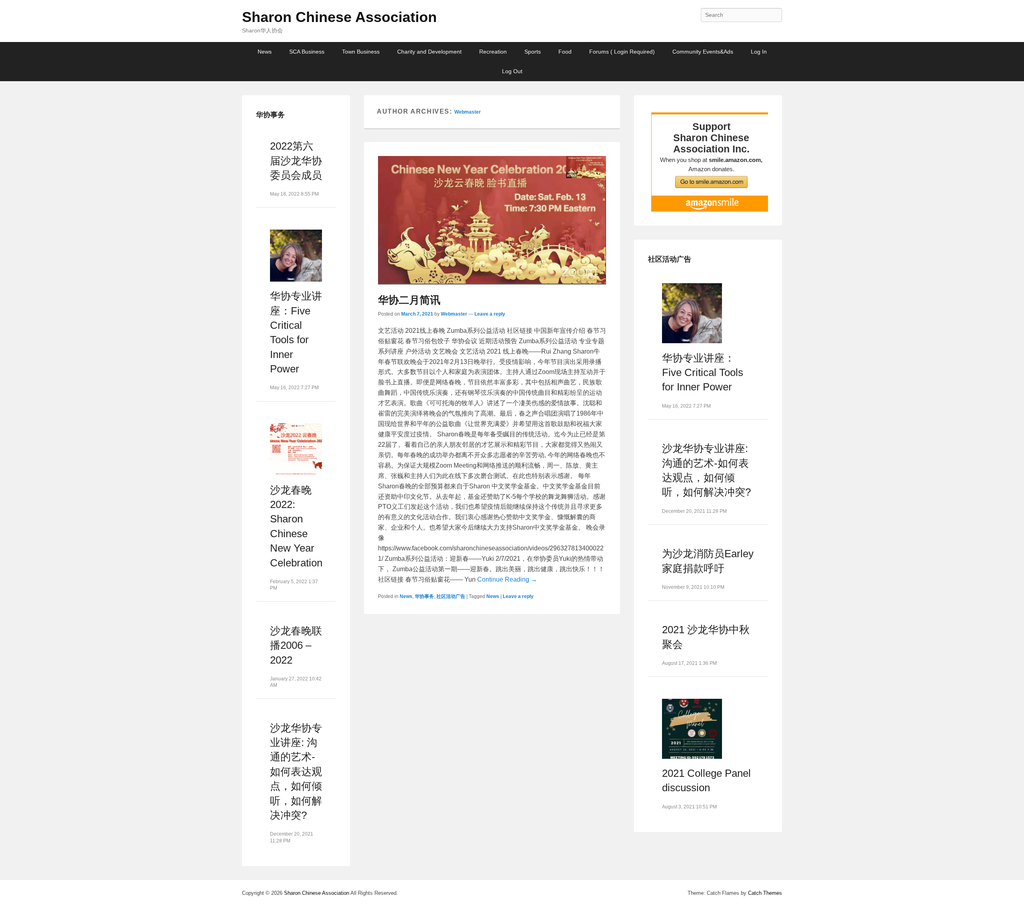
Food (565, 51)
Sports (532, 51)
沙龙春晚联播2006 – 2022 (296, 645)
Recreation (493, 51)
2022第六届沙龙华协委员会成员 (296, 160)
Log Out (512, 71)
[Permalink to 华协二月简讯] (492, 220)
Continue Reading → (507, 579)
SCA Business (306, 51)
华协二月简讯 (409, 300)
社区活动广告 (450, 596)
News (265, 51)
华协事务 (424, 596)
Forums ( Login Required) (622, 51)
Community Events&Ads (702, 51)
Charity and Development (429, 51)
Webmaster (467, 112)
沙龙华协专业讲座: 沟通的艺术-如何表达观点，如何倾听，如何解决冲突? (296, 771)
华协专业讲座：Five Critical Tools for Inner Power (702, 372)
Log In (759, 51)
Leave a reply (489, 314)
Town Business (361, 51)
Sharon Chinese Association (339, 17)
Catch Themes (765, 893)
